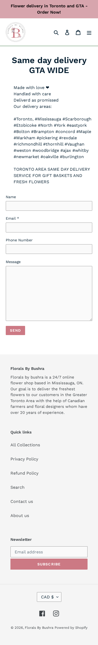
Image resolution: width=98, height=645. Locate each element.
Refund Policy (24, 473)
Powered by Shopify (71, 628)
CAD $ (47, 596)
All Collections (25, 444)
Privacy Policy (24, 459)
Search (17, 487)
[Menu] (89, 32)
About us (19, 515)
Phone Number (19, 240)
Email (12, 218)
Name (11, 197)
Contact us (21, 501)
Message (13, 262)
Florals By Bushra (39, 628)
